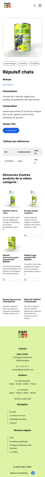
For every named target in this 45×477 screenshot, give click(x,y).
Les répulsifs (34, 63)
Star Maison (8, 85)
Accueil (13, 412)
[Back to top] (39, 471)
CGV (12, 438)
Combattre (23, 63)
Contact (13, 423)
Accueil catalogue (10, 63)
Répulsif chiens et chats (10, 212)
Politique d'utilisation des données (21, 446)
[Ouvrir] (40, 5)
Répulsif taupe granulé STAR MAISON (30, 257)
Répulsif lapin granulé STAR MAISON (12, 300)
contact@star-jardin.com (22, 369)
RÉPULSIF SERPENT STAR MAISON (32, 300)
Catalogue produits (18, 419)
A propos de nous (17, 415)
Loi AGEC (14, 452)
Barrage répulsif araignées (31, 212)
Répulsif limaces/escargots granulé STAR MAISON (11, 258)
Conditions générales (19, 441)
